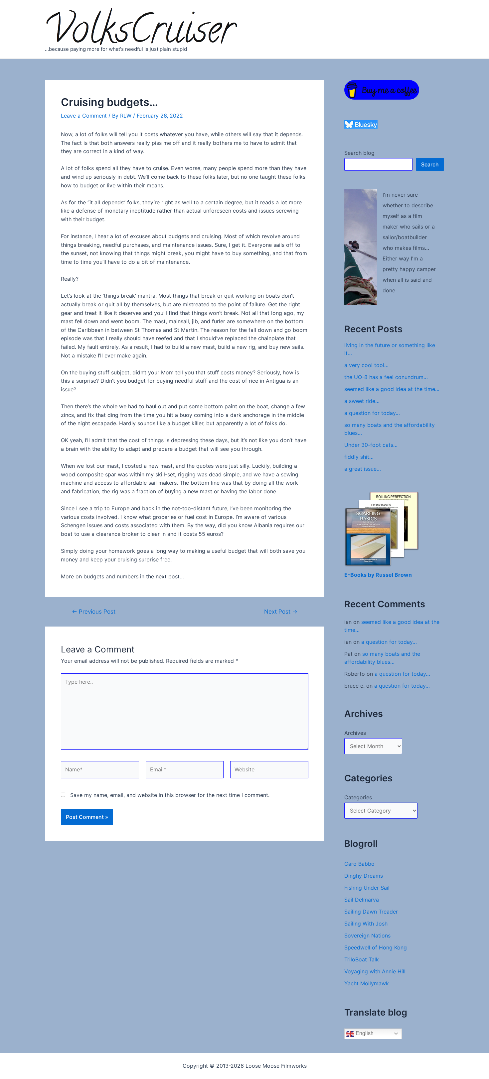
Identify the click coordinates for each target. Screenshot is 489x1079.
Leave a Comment (84, 115)
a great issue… (362, 468)
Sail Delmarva (361, 899)
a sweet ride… (362, 401)
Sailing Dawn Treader (371, 911)
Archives (355, 733)
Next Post (280, 611)
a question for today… (372, 413)
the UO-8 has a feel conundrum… (386, 377)
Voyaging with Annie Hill (375, 971)
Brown (403, 574)
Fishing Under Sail (367, 887)
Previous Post (93, 611)
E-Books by (360, 574)
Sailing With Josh (366, 923)
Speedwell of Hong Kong (375, 947)
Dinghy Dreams (363, 875)
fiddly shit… (359, 456)
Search (430, 164)
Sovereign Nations (367, 935)
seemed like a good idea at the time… (391, 389)
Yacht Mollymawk (366, 983)
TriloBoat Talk (361, 959)
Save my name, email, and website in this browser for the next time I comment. (169, 795)
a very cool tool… (366, 365)
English (364, 1033)
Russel (385, 574)
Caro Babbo (359, 863)
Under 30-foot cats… (371, 444)
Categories (358, 797)
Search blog (359, 152)
